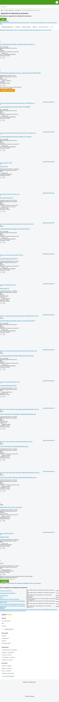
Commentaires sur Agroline (8, 657)
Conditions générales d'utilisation (9, 649)
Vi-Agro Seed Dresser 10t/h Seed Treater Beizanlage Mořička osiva (18, 477)
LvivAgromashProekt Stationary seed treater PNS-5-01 (14, 229)
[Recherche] (56, 6)
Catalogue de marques (7, 659)
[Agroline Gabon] (9, 2)
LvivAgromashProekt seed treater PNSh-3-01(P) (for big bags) (17, 355)
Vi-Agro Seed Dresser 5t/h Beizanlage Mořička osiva (14, 446)
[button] (57, 2)
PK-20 (1, 563)
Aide (3, 623)
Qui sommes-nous (6, 621)
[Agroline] (2, 10)
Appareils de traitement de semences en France (14, 610)
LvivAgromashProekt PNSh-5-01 (8, 258)
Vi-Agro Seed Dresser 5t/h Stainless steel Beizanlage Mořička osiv (18, 414)
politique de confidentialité (23, 583)
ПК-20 (1, 597)
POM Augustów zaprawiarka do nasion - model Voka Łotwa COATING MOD (20, 73)
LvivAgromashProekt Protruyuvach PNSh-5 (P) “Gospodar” (16, 136)
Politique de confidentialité (8, 652)
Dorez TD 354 (3, 166)
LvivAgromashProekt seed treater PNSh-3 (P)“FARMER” (15, 107)
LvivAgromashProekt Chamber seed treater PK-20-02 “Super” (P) (17, 44)
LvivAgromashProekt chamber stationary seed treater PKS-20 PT (17, 320)
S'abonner (4, 581)
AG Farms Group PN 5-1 (6, 198)
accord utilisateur (37, 583)
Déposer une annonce (7, 90)
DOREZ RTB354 (4, 537)
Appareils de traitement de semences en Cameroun (12, 609)
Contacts (4, 626)
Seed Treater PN (4, 288)
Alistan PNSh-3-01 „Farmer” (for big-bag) (11, 507)
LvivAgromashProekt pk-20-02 (8, 385)
